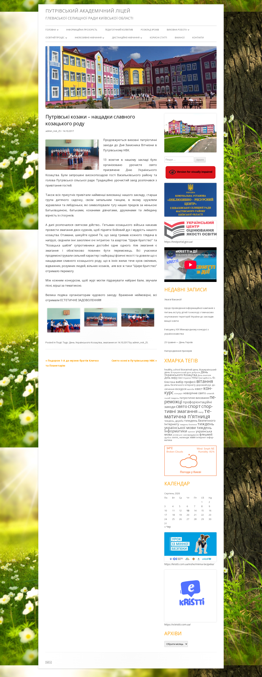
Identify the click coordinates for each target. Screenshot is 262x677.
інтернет (201, 437)
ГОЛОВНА (50, 29)
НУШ (195, 377)
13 (188, 510)
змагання (108, 342)
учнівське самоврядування (186, 435)
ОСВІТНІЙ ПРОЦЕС (55, 37)
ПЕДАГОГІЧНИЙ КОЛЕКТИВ (119, 29)
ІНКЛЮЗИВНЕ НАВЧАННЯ (88, 37)
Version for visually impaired (194, 171)
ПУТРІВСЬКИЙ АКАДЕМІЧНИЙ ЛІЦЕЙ (87, 10)
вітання (204, 381)
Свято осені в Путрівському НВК (134, 360)
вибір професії (186, 382)
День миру (171, 377)
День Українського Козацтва (85, 342)
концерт (178, 393)
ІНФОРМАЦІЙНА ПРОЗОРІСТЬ (81, 29)
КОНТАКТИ (198, 37)
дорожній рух (203, 385)
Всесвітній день (190, 369)
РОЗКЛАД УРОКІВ (150, 29)
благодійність (205, 378)
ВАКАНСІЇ (179, 37)
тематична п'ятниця (188, 413)
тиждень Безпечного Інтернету (189, 422)
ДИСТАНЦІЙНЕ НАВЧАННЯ (126, 37)
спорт (194, 406)
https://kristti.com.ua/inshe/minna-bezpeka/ (189, 564)
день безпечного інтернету (180, 385)
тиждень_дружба (173, 420)
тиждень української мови (189, 425)
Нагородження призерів (178, 350)
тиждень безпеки (188, 424)
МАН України (184, 378)
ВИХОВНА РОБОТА (177, 29)
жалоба (190, 389)
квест (199, 389)
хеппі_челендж (180, 437)
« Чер (167, 526)
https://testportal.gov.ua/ (178, 241)
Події (59, 342)
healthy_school (172, 369)
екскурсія (180, 389)
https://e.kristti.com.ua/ (177, 624)
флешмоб (205, 434)
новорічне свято (194, 393)
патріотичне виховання (194, 398)
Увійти (48, 662)
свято (181, 406)
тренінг (191, 431)
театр (201, 412)
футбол (167, 437)
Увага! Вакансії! (173, 299)
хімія (193, 437)
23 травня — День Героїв (178, 342)
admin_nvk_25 (53, 131)
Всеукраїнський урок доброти (185, 372)
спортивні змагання (188, 408)
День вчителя (204, 375)
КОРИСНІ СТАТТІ (158, 37)
